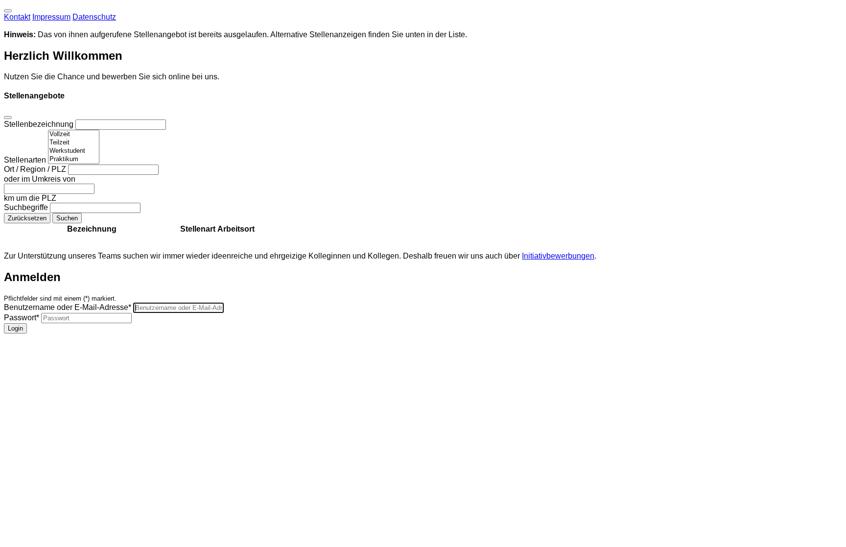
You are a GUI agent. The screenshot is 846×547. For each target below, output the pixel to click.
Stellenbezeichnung (39, 124)
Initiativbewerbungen (558, 256)
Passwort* (21, 317)
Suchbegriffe (27, 207)
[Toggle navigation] (8, 10)
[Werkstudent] (73, 151)
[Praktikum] (73, 159)
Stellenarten (26, 160)
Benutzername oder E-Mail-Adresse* (67, 307)
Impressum (51, 17)
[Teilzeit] (73, 143)
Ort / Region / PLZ (36, 169)
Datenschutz (94, 17)
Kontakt (17, 17)
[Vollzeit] (73, 134)
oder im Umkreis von (39, 179)
